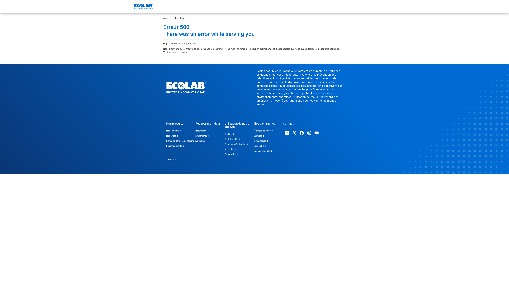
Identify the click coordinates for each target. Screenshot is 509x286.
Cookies (228, 134)
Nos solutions (172, 130)
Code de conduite (262, 151)
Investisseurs (260, 141)
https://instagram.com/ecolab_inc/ (309, 133)
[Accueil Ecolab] (143, 7)
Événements (201, 136)
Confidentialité (231, 139)
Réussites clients (174, 146)
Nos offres (171, 136)
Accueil (166, 18)
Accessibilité (230, 149)
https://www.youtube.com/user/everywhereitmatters (316, 133)
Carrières (258, 136)
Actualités (200, 141)
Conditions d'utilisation (235, 144)
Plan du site (230, 154)
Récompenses (202, 130)
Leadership (259, 146)
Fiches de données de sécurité (178, 141)
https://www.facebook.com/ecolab (301, 133)
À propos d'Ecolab (262, 130)
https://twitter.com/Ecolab (294, 133)
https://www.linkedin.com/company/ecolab (287, 133)
